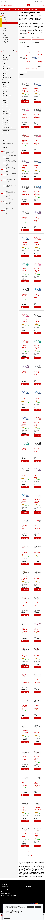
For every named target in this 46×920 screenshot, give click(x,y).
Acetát (5, 135)
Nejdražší (36, 72)
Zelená (5, 90)
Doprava (3, 888)
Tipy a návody (4, 884)
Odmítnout (30, 907)
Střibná (5, 102)
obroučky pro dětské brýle (26, 27)
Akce (5, 57)
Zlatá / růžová (6, 124)
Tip (4, 61)
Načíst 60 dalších (31, 852)
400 (4, 140)
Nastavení (7, 917)
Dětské (4, 28)
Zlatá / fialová (6, 120)
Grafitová (5, 111)
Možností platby (4, 890)
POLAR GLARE (6, 72)
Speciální (5, 17)
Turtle (5, 104)
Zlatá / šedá (6, 122)
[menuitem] (3, 9)
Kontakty (3, 891)
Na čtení (5, 21)
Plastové (5, 26)
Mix (4, 93)
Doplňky (5, 43)
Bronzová (5, 108)
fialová (5, 97)
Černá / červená (7, 99)
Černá (5, 84)
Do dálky (5, 19)
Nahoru (32, 859)
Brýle (3, 16)
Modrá (5, 88)
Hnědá (5, 100)
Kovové (4, 25)
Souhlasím (38, 907)
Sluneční (5, 34)
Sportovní (5, 35)
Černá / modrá (6, 95)
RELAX (5, 75)
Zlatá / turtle (6, 118)
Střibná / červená (7, 126)
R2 (4, 73)
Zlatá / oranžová (7, 117)
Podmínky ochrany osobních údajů (8, 895)
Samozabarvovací (7, 37)
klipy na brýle (30, 32)
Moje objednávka (5, 897)
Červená (5, 86)
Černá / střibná (6, 113)
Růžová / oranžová (7, 127)
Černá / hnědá (6, 115)
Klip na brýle (6, 41)
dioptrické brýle (40, 864)
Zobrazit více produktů (31, 68)
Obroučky (5, 23)
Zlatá (5, 106)
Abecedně (22, 74)
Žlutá (5, 91)
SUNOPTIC (6, 79)
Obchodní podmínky (5, 893)
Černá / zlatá (6, 109)
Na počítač (5, 39)
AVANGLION (6, 66)
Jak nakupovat (4, 886)
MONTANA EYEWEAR (8, 68)
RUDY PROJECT (7, 77)
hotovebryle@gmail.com (31, 885)
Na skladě (6, 55)
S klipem (5, 30)
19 (34, 855)
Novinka (5, 59)
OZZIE (5, 70)
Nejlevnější (30, 72)
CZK (36, 1)
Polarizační (5, 32)
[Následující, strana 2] (31, 855)
